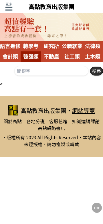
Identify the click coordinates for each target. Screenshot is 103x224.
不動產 (51, 56)
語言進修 (10, 46)
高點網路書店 (51, 128)
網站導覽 (83, 110)
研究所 (51, 46)
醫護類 (31, 56)
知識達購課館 (86, 121)
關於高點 (12, 121)
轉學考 (31, 46)
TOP (97, 207)
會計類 (10, 56)
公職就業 (72, 46)
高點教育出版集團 (51, 6)
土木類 (92, 56)
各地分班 (35, 121)
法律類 (92, 46)
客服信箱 (58, 121)
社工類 (72, 56)
